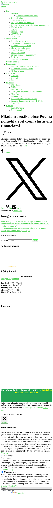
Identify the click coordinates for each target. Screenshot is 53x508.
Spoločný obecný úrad (20, 50)
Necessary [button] (5, 453)
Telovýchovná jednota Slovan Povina (26, 92)
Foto (13, 80)
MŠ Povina (15, 85)
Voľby (14, 29)
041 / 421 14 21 (31, 392)
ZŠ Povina (15, 87)
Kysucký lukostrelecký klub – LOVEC (27, 101)
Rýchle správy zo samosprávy (23, 55)
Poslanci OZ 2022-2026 (21, 46)
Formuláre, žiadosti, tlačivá (22, 69)
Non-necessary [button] (7, 469)
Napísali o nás (17, 32)
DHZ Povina (16, 89)
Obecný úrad (11, 39)
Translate (20, 493)
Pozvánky (15, 78)
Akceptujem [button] (28, 407)
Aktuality (15, 76)
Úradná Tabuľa (12, 62)
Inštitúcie (10, 82)
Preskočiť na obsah (9, 2)
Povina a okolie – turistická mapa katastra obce (30, 25)
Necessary (8, 456)
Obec (8, 11)
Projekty (14, 57)
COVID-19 (16, 34)
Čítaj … (27, 146)
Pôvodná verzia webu (20, 41)
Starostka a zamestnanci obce (23, 43)
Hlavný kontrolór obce (20, 48)
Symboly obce (17, 18)
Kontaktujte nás (17, 108)
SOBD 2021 (16, 36)
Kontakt (9, 105)
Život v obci (11, 73)
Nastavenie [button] (38, 407)
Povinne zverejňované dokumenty (25, 66)
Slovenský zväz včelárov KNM (24, 99)
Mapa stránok (16, 110)
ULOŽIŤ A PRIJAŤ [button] (9, 486)
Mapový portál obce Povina (22, 23)
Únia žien (15, 94)
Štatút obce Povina (18, 20)
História (14, 13)
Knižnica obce (17, 27)
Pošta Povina (16, 96)
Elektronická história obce (27, 16)
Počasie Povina (12, 266)
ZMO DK (15, 103)
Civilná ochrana (17, 71)
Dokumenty (11, 64)
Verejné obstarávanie (19, 59)
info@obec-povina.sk (10, 279)
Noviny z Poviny (18, 52)
